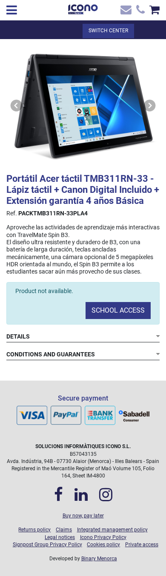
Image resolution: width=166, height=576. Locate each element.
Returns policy (34, 530)
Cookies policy (103, 545)
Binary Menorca (99, 559)
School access (118, 310)
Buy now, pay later (83, 516)
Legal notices (60, 537)
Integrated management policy (112, 530)
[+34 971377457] (139, 11)
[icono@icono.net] (125, 11)
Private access (141, 545)
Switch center (108, 31)
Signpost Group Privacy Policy (47, 545)
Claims (64, 530)
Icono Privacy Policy (103, 537)
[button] (16, 105)
